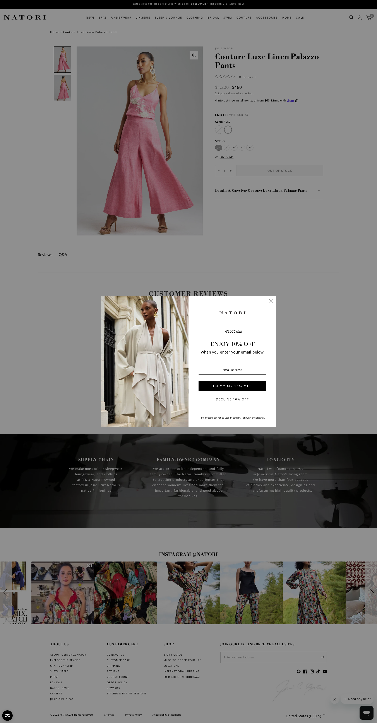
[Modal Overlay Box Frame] (188, 361)
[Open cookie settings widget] (7, 715)
